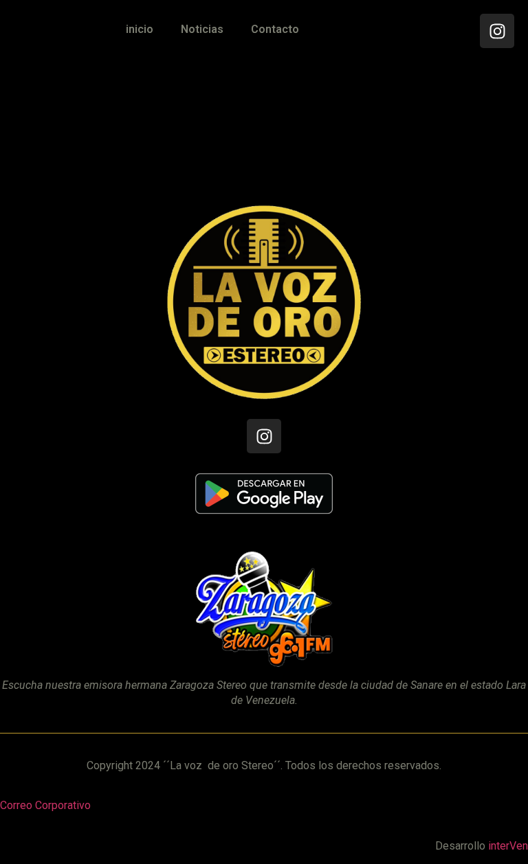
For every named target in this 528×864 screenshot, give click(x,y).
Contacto (275, 29)
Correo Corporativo (45, 805)
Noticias (202, 29)
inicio (139, 29)
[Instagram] (497, 31)
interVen (508, 845)
